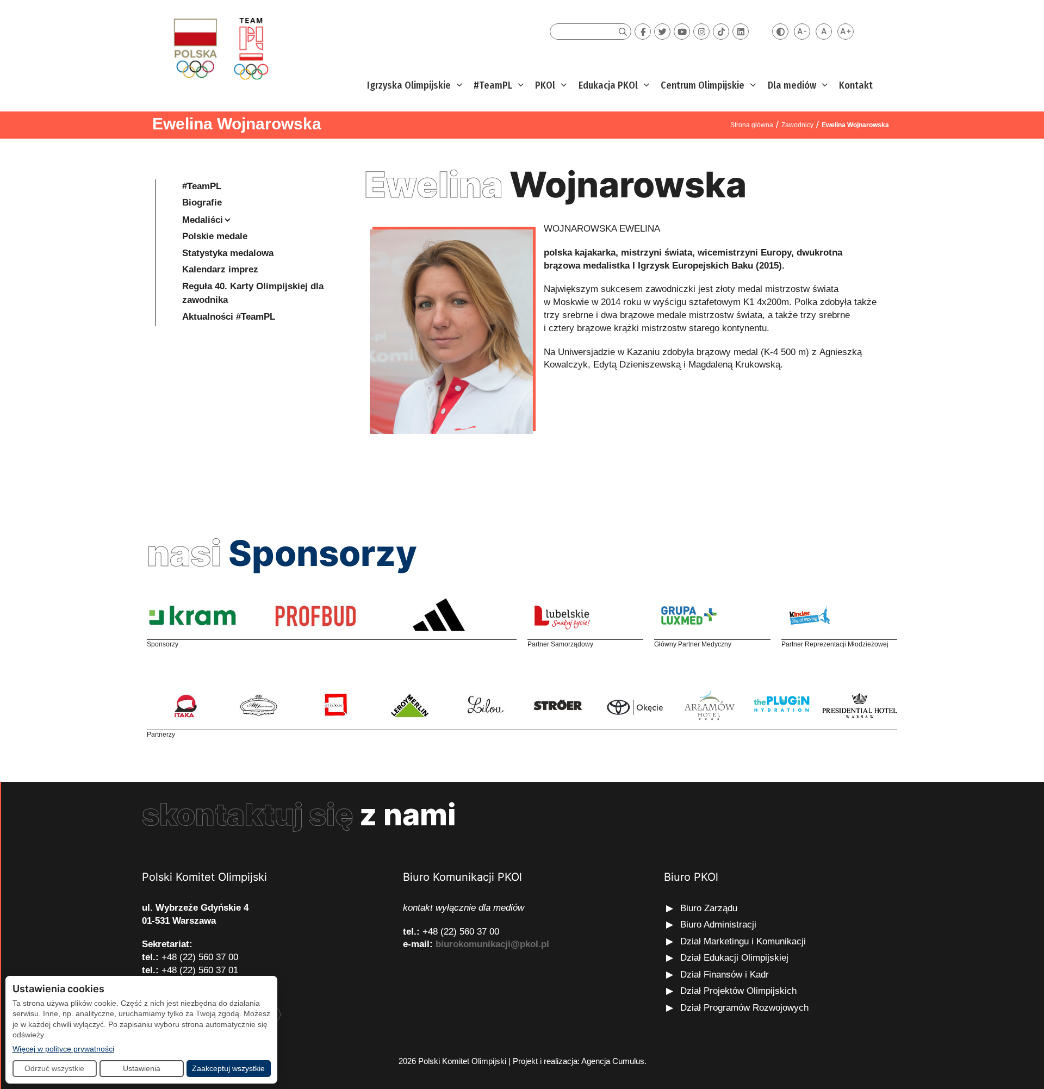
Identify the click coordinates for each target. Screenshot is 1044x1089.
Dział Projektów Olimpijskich (738, 991)
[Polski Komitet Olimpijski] (219, 48)
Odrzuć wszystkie (54, 1068)
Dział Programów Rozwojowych (744, 1008)
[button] (458, 86)
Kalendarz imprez (220, 269)
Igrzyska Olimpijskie (409, 85)
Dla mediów (792, 85)
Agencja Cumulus (612, 1061)
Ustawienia (141, 1068)
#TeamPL (493, 85)
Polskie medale (214, 236)
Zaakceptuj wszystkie (228, 1068)
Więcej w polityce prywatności (63, 1048)
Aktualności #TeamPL (228, 317)
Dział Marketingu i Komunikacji (743, 941)
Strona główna (751, 125)
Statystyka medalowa (228, 253)
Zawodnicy (797, 125)
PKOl (545, 85)
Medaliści (202, 220)
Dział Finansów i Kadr (726, 974)
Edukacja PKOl (608, 85)
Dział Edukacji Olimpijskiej (734, 958)
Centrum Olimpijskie (702, 85)
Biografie (202, 202)
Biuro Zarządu (708, 908)
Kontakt (856, 85)
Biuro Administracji (718, 924)
